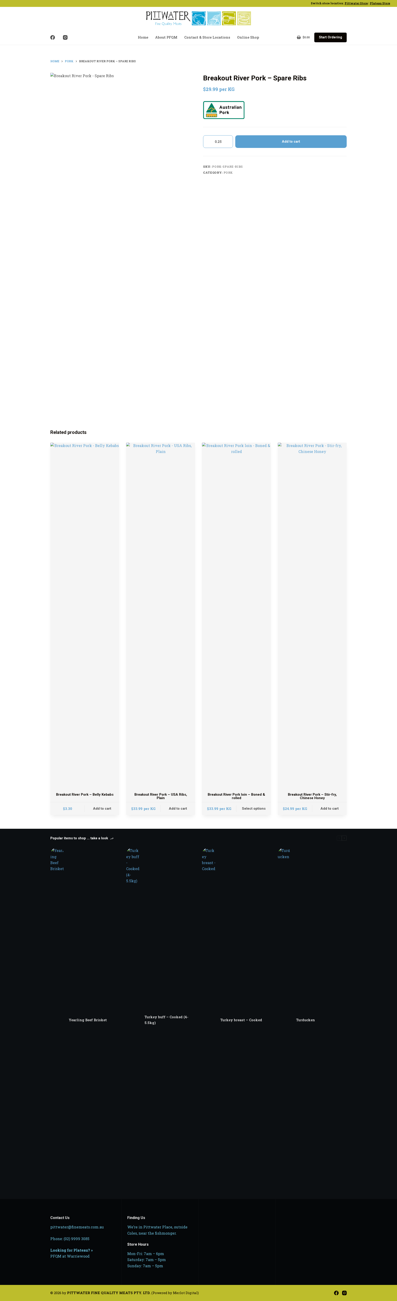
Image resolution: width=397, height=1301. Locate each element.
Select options (254, 808)
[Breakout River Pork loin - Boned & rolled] (236, 615)
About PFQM (166, 37)
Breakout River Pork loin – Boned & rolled (236, 796)
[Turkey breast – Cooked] (209, 1020)
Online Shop (248, 37)
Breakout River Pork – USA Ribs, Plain (160, 796)
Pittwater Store (356, 3)
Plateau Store (380, 3)
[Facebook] (52, 37)
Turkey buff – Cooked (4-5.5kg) (166, 1020)
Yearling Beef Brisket (88, 1020)
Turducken (305, 1020)
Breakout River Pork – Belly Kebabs (84, 794)
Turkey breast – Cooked (241, 1020)
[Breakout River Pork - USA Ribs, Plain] (160, 615)
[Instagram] (65, 37)
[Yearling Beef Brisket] (57, 1020)
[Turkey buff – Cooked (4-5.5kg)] (133, 1020)
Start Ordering (330, 37)
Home (143, 37)
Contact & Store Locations (207, 37)
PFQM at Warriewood (70, 1256)
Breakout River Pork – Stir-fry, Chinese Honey (312, 796)
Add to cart (291, 141)
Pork (228, 172)
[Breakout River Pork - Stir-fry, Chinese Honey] (312, 615)
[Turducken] (285, 1020)
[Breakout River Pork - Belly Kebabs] (84, 615)
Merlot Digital (185, 1292)
